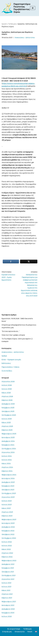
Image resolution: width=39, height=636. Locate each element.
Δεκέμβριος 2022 (8, 527)
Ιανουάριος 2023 (8, 523)
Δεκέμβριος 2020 (8, 609)
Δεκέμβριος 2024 (8, 441)
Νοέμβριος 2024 (8, 445)
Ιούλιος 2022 (7, 542)
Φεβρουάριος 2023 (9, 519)
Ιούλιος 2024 (7, 456)
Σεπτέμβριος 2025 (9, 415)
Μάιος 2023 (6, 508)
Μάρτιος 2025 (7, 430)
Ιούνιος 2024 (7, 460)
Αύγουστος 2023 (8, 497)
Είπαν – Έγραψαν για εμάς (11, 359)
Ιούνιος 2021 (6, 586)
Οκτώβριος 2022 (8, 534)
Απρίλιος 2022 (7, 553)
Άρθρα (4, 356)
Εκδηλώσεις (6, 363)
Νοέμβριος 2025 (8, 407)
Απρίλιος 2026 (7, 396)
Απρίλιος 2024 (7, 467)
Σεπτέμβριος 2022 (9, 538)
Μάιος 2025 (6, 422)
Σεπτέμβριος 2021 (9, 575)
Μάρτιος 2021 (7, 598)
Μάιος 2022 (6, 549)
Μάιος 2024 (6, 463)
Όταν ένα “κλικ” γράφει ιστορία (13, 335)
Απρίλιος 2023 (7, 512)
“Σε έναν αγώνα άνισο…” (11, 331)
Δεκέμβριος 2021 (8, 564)
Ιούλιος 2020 (7, 616)
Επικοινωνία (19, 631)
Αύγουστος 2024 (8, 452)
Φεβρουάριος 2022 (9, 560)
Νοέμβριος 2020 (8, 613)
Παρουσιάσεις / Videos (10, 367)
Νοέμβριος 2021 (8, 568)
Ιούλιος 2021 (6, 583)
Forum (30, 631)
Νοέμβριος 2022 (8, 530)
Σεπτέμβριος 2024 (9, 448)
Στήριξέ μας (7, 631)
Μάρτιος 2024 (7, 471)
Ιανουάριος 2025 (8, 437)
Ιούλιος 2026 (7, 385)
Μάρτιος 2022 (7, 557)
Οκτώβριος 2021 (8, 572)
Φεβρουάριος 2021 (9, 601)
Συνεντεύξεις (7, 371)
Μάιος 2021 (6, 590)
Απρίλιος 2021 (7, 594)
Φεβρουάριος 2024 (9, 475)
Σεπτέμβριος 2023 (9, 493)
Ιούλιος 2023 (7, 501)
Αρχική (4, 24)
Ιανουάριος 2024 (8, 478)
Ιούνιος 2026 (7, 389)
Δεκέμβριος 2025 (8, 404)
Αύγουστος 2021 (8, 579)
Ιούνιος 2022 (7, 545)
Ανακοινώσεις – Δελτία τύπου (13, 352)
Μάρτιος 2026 (7, 400)
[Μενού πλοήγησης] (32, 8)
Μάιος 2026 (6, 392)
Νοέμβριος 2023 (8, 486)
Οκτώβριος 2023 (8, 489)
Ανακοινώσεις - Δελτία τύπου (25, 38)
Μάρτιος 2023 (7, 516)
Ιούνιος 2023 (7, 504)
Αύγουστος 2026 (8, 381)
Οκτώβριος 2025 (8, 411)
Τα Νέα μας (12, 24)
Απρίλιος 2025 (7, 426)
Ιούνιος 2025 (7, 419)
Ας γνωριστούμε (13, 629)
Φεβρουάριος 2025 (9, 434)
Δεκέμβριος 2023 (8, 482)
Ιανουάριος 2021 (8, 605)
